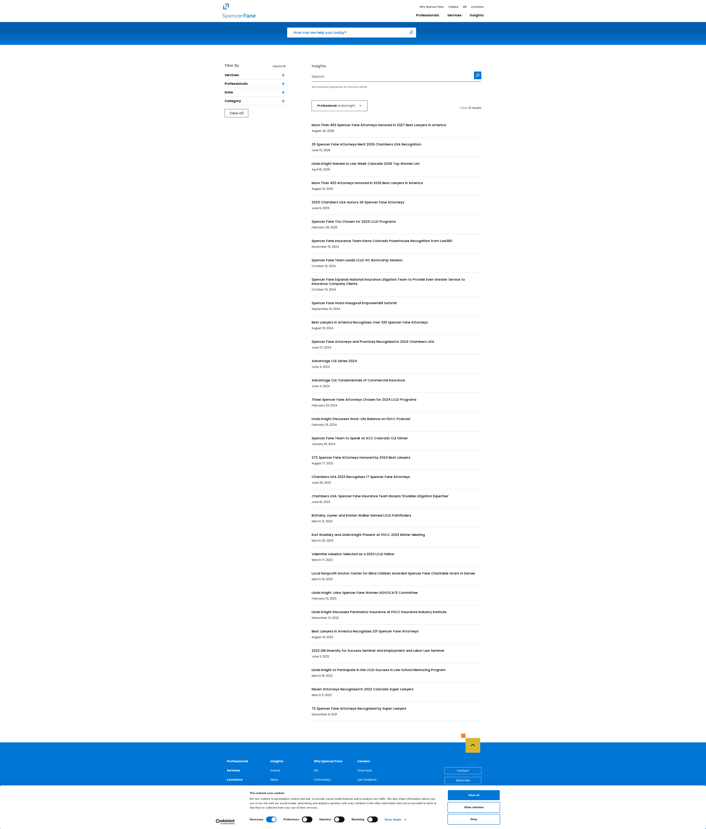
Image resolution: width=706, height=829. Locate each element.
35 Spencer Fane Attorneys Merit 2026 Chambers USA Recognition (366, 144)
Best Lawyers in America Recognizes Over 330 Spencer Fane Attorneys (370, 322)
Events (275, 770)
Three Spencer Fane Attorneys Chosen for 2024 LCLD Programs (364, 399)
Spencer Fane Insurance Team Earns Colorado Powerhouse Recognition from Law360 (382, 241)
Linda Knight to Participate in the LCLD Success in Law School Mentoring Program (378, 670)
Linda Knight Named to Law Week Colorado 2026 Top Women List (366, 163)
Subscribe (463, 780)
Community (322, 780)
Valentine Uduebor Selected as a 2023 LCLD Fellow (353, 554)
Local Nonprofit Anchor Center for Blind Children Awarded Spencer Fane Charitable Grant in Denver (393, 573)
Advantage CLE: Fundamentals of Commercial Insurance (358, 380)
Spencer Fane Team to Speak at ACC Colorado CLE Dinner (360, 438)
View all (236, 113)
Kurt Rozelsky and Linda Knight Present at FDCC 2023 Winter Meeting (368, 534)
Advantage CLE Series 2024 (334, 361)
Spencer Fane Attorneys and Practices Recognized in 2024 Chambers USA (373, 341)
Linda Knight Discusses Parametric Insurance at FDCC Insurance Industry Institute (379, 612)
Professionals (427, 15)
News (274, 780)
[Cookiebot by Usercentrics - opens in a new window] (225, 822)
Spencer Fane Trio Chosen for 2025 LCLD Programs (354, 221)
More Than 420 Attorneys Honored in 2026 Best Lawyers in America (367, 183)
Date (229, 92)
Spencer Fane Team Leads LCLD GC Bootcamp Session (357, 260)
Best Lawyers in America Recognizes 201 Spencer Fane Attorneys (365, 631)
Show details (393, 819)
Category (233, 101)
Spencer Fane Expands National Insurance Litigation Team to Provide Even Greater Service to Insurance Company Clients (388, 281)
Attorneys (364, 770)
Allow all (473, 795)
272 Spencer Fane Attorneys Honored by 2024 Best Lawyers (361, 457)
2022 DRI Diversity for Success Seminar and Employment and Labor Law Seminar (378, 650)
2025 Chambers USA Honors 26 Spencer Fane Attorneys (358, 202)
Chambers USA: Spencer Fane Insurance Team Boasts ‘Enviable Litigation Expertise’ (380, 496)
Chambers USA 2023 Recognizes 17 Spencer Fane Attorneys (361, 476)
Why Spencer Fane (432, 7)
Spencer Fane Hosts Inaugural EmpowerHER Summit (354, 303)
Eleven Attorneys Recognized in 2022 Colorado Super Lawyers (362, 689)
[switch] (307, 819)
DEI (465, 7)
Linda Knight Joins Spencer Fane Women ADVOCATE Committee (365, 592)
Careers (453, 7)
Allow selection (474, 807)
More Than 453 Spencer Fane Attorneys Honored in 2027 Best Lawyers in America (379, 125)
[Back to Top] (475, 743)
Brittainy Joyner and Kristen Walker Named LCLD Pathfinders (361, 515)
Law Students (367, 780)
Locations (477, 7)
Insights (477, 15)
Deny (473, 819)
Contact (463, 770)
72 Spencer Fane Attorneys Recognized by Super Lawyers (359, 708)
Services (454, 15)
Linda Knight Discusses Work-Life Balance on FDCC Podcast (361, 419)
